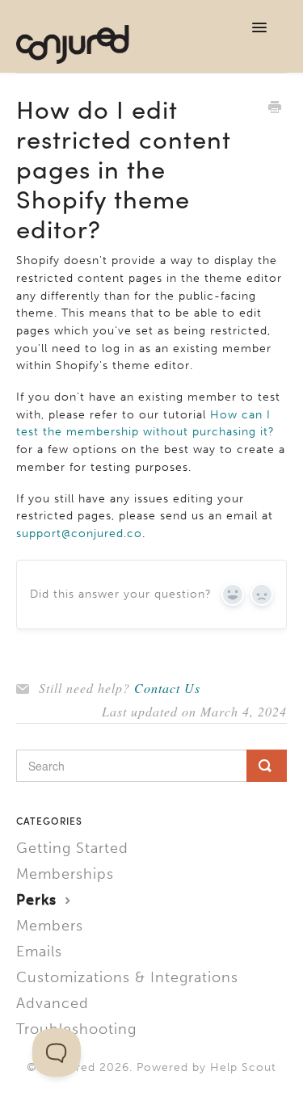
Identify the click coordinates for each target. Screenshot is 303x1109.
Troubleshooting (76, 1029)
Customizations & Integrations (127, 977)
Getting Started (72, 848)
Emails (39, 951)
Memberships (65, 874)
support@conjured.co (79, 533)
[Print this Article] (275, 109)
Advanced (52, 1003)
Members (49, 926)
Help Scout (243, 1067)
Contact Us (167, 688)
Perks (38, 900)
